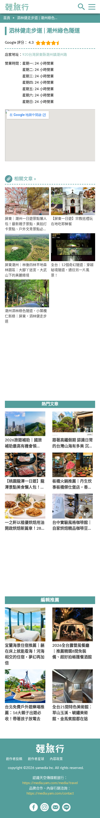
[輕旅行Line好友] (66, 807)
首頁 (6, 18)
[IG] (44, 807)
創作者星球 (36, 759)
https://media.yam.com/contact (50, 793)
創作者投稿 (14, 759)
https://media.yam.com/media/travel (50, 783)
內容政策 (56, 759)
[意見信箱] (55, 807)
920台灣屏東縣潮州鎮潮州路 (44, 54)
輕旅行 (17, 6)
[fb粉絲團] (33, 807)
